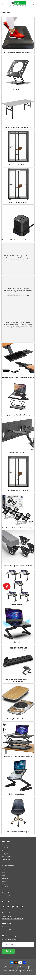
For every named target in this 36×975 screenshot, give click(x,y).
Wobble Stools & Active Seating (17, 831)
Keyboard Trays (6, 848)
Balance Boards (6, 860)
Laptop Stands (6, 854)
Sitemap (31, 967)
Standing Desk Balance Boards (17, 719)
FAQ (3, 927)
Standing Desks (6, 845)
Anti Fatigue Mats (7, 857)
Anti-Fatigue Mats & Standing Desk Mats (17, 52)
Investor (4, 890)
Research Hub (6, 896)
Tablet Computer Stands (17, 794)
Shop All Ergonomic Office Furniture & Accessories (18, 680)
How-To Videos (6, 887)
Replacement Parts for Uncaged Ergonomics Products (18, 566)
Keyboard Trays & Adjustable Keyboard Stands (17, 377)
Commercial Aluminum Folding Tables (17, 127)
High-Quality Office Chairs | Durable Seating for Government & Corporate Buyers (18, 323)
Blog (3, 875)
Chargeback (5, 893)
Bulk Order (5, 878)
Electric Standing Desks (17, 165)
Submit (8, 951)
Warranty (4, 881)
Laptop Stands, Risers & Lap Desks (17, 415)
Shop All (17, 642)
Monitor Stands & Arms (16, 452)
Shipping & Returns (7, 930)
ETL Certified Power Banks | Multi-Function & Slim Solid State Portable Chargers (18, 257)
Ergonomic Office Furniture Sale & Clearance (17, 240)
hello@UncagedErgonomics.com (12, 919)
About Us (4, 869)
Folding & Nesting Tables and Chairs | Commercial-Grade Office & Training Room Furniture (18, 290)
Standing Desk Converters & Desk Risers (17, 756)
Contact (4, 872)
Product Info (5, 884)
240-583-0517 (6, 916)
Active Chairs (6, 851)
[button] (2, 4)
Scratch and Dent (17, 604)
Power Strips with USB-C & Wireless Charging (17, 528)
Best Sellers (17, 90)
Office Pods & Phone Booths (17, 490)
